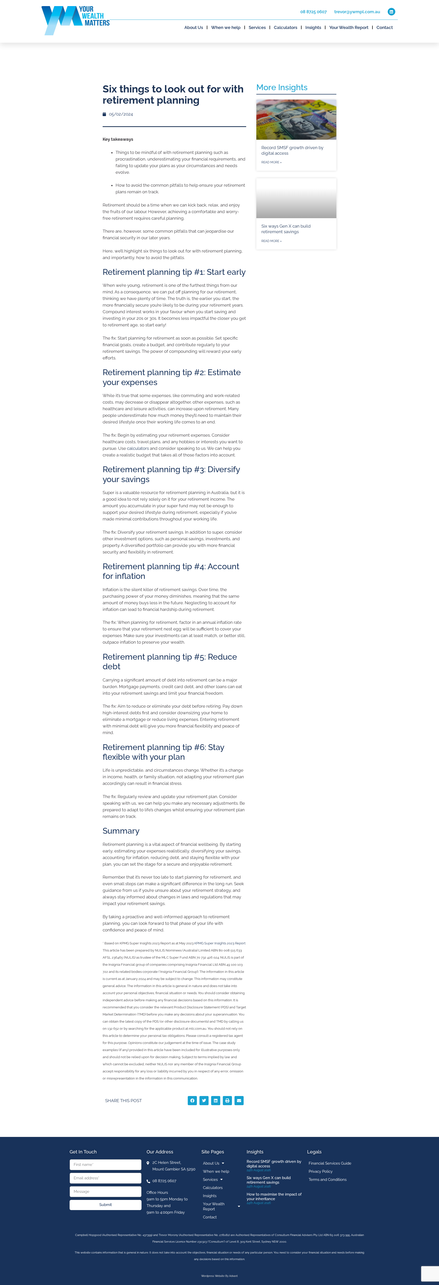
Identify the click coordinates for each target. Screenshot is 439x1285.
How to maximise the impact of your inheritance (274, 1196)
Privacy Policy (321, 1171)
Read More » (271, 162)
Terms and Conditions (328, 1179)
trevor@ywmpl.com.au (357, 11)
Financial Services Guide (330, 1163)
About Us (193, 27)
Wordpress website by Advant (219, 1276)
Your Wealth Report (348, 27)
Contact (385, 27)
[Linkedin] (391, 11)
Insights (313, 27)
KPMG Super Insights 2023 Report (219, 943)
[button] (192, 1100)
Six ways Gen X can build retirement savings (269, 1180)
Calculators (285, 27)
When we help (226, 27)
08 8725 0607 (313, 11)
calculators (138, 448)
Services (257, 27)
